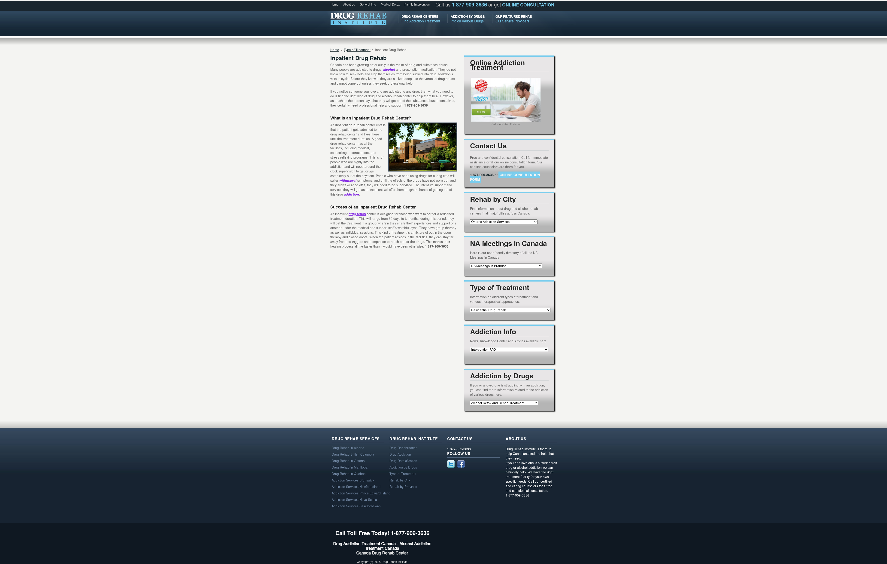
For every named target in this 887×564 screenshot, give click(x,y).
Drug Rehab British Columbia (353, 454)
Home (334, 4)
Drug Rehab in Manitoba (350, 467)
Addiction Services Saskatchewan (356, 506)
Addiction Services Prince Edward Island (361, 493)
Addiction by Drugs (403, 467)
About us (349, 4)
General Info (368, 4)
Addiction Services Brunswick (353, 480)
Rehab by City (399, 480)
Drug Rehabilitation (403, 447)
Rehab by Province (403, 486)
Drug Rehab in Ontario (348, 460)
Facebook (461, 464)
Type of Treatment (357, 49)
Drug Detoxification (403, 460)
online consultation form (505, 177)
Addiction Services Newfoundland (356, 486)
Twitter (451, 464)
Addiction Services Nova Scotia (354, 499)
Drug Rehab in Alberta (348, 447)
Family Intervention (417, 4)
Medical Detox (390, 4)
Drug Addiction (400, 454)
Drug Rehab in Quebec (348, 473)
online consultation (528, 5)
